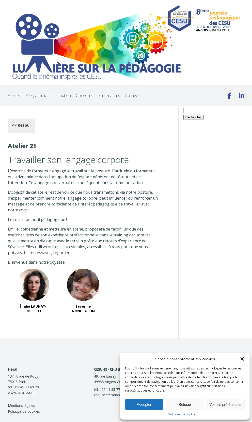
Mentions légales (21, 405)
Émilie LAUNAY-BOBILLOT (33, 308)
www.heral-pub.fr (21, 392)
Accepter (144, 404)
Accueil (14, 95)
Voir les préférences (225, 404)
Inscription (61, 95)
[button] (242, 358)
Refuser (184, 404)
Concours (84, 95)
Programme (36, 95)
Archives (132, 95)
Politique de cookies (182, 414)
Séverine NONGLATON (83, 308)
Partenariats (109, 95)
